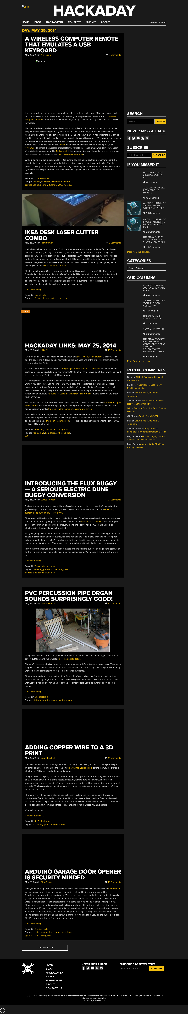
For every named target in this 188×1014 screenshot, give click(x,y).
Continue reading (34, 289)
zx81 (27, 436)
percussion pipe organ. (70, 659)
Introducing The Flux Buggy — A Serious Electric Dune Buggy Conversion (71, 489)
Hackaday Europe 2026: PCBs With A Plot (153, 175)
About (105, 22)
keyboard (45, 181)
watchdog (65, 433)
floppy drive (38, 433)
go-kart (51, 572)
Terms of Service (129, 996)
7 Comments (114, 55)
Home (25, 22)
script (35, 935)
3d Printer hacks (42, 821)
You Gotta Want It (153, 329)
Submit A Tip (54, 980)
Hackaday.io (54, 22)
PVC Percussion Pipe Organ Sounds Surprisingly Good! (69, 596)
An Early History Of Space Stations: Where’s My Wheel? (154, 205)
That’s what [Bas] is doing (80, 768)
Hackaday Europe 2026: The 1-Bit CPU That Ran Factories (154, 240)
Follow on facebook (129, 138)
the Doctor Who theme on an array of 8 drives (70, 409)
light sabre (50, 433)
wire (63, 824)
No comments (153, 182)
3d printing (38, 824)
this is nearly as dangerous (89, 356)
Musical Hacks (41, 697)
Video (50, 976)
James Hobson (48, 499)
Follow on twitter (134, 138)
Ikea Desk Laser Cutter (55, 265)
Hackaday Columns (44, 429)
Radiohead (56, 181)
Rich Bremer (47, 242)
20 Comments (153, 232)
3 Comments (114, 242)
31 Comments (114, 603)
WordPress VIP (98, 1001)
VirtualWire (30, 148)
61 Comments (114, 499)
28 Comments (153, 247)
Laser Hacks (40, 295)
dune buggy (38, 569)
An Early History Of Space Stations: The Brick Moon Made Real (154, 223)
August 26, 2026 (158, 22)
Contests (74, 22)
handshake (67, 932)
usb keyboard (39, 185)
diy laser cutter (50, 298)
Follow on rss (143, 138)
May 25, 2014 (31, 55)
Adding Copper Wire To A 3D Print (69, 750)
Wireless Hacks (42, 178)
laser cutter (63, 298)
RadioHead (61, 151)
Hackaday (94, 11)
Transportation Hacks (45, 566)
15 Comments (152, 198)
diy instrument (39, 700)
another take (114, 888)
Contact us (147, 138)
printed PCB (54, 824)
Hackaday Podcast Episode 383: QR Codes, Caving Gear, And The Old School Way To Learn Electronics (154, 345)
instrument (52, 700)
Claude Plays (148, 416)
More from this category (138, 252)
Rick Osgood (47, 882)
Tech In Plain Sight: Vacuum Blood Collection (154, 303)
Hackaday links (61, 429)
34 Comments (152, 310)
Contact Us (54, 988)
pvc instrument (65, 700)
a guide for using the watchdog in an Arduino (70, 393)
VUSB (60, 185)
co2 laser (37, 298)
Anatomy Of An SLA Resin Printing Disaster (154, 190)
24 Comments (114, 758)
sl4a (49, 935)
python (28, 935)
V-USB (62, 144)
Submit (91, 22)
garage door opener (51, 932)
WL (128, 408)
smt (58, 433)
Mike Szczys (47, 350)
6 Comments (152, 356)
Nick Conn (46, 55)
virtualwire (52, 185)
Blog (37, 22)
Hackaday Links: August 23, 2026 (152, 317)
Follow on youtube (138, 138)
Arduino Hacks (41, 929)
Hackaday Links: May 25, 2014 (70, 345)
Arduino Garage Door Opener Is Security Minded (73, 874)
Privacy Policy (116, 996)
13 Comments (114, 350)
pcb (46, 824)
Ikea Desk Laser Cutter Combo (61, 235)
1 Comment (151, 323)
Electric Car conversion (92, 521)
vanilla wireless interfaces (71, 154)
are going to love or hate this (75, 368)
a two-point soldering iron (56, 421)
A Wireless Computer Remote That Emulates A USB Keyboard (71, 44)
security (42, 935)
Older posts (44, 947)
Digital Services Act (144, 996)
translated (95, 368)
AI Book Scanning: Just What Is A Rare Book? (154, 288)
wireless (68, 185)
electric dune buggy (54, 569)
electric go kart (40, 572)
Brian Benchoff (48, 758)
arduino (36, 181)
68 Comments (153, 295)
